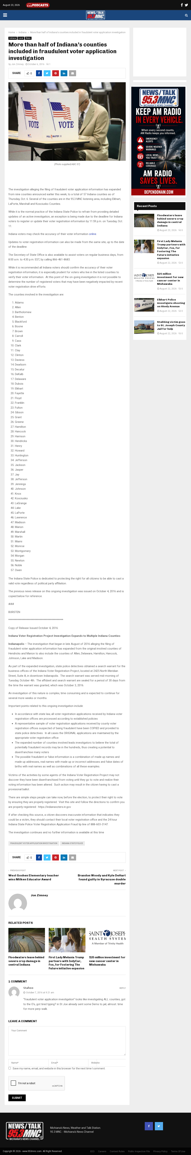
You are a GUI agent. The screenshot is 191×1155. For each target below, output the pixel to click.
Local (20, 38)
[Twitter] (159, 1126)
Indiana (12, 38)
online (92, 234)
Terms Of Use (178, 1151)
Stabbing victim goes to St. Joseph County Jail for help (171, 325)
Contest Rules (117, 1151)
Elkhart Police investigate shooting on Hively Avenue (171, 303)
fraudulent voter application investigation (33, 843)
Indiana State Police (72, 843)
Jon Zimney (17, 64)
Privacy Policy (160, 1151)
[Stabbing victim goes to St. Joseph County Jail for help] (144, 327)
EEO (92, 1151)
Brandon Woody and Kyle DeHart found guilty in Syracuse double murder (102, 879)
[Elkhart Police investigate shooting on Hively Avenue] (144, 305)
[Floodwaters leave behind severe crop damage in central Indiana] (144, 220)
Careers (102, 1151)
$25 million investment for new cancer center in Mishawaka (107, 961)
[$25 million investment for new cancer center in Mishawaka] (144, 279)
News (28, 38)
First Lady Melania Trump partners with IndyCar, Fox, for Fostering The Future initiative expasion (66, 963)
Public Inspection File (139, 1151)
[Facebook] (149, 1126)
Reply (123, 988)
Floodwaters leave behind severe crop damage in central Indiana (26, 961)
